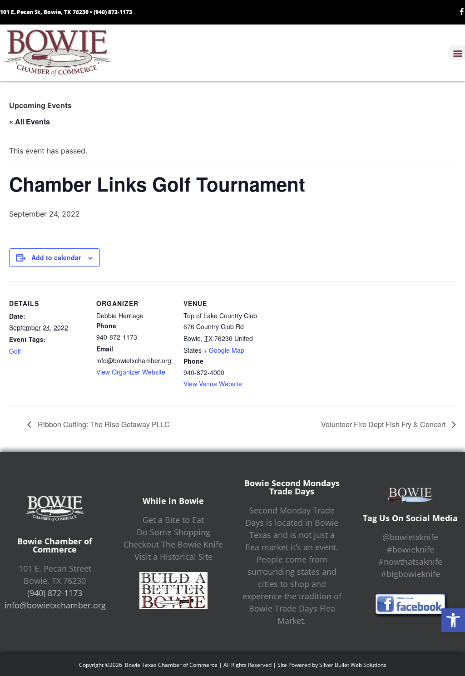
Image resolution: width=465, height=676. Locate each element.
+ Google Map (223, 350)
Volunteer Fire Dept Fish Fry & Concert (384, 424)
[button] (453, 620)
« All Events (29, 121)
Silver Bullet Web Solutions (352, 665)
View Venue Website (212, 383)
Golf (15, 350)
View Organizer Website (130, 371)
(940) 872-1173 (113, 12)
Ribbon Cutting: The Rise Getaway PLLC (103, 424)
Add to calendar (56, 257)
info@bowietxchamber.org (55, 605)
